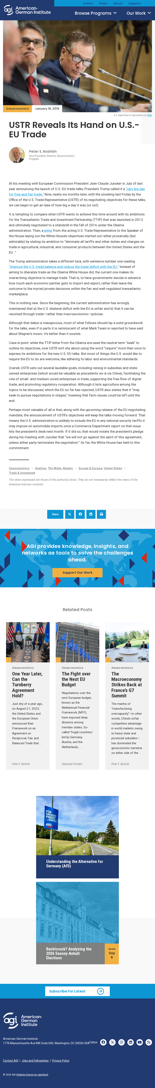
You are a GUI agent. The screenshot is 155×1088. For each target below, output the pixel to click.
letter (47, 231)
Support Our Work (77, 572)
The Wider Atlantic (60, 468)
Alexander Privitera (72, 764)
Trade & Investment (22, 473)
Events (88, 3)
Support (135, 3)
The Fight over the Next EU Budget (76, 679)
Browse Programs (93, 13)
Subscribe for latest (67, 991)
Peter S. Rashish (43, 151)
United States (113, 468)
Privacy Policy (60, 1060)
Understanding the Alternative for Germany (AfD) (74, 863)
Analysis (40, 468)
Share (55, 514)
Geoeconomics (17, 109)
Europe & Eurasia (90, 468)
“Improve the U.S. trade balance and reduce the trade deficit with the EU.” (64, 267)
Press (103, 3)
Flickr (149, 115)
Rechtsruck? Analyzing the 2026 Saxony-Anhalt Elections (68, 953)
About (118, 3)
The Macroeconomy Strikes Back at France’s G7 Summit (126, 684)
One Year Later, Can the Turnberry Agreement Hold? (27, 684)
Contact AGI (10, 1060)
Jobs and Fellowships (35, 1060)
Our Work (137, 13)
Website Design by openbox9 (32, 1074)
